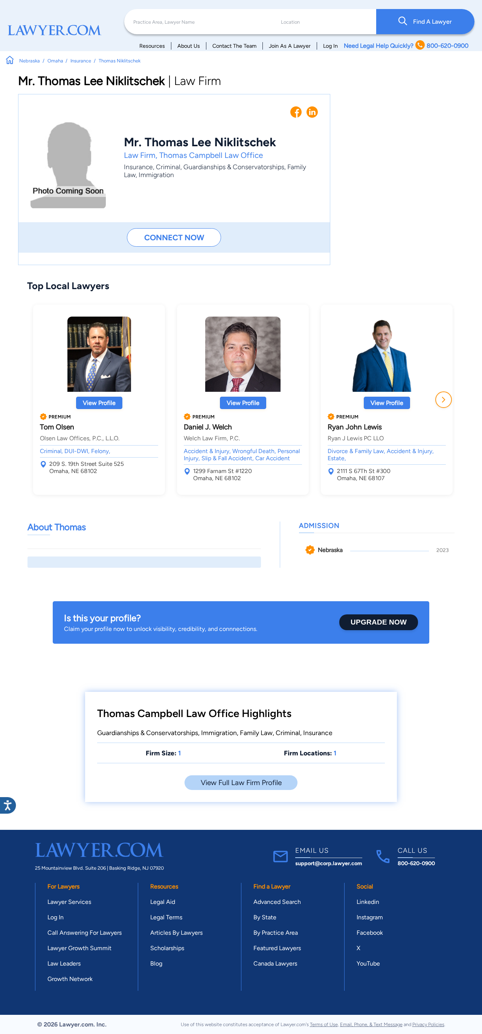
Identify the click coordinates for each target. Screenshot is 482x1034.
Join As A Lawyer (290, 45)
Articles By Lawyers (176, 932)
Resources (152, 45)
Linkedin (368, 901)
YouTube (368, 963)
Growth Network (70, 978)
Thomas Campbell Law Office (211, 155)
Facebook (370, 932)
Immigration (156, 175)
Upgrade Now (379, 622)
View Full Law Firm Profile (241, 782)
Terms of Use (324, 1024)
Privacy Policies (428, 1024)
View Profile (99, 402)
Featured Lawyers (277, 948)
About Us (188, 45)
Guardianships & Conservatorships (233, 167)
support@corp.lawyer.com (328, 863)
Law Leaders (64, 963)
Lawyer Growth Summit (79, 948)
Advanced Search (277, 901)
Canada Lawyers (275, 963)
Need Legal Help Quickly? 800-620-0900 (406, 45)
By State (264, 917)
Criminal (168, 167)
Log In (330, 45)
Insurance (138, 167)
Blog (156, 963)
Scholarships (167, 948)
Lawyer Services (69, 901)
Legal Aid (162, 901)
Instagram (370, 917)
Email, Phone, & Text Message (371, 1024)
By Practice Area (275, 932)
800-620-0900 (416, 863)
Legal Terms (166, 917)
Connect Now (174, 237)
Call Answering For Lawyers (84, 932)
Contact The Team (234, 45)
